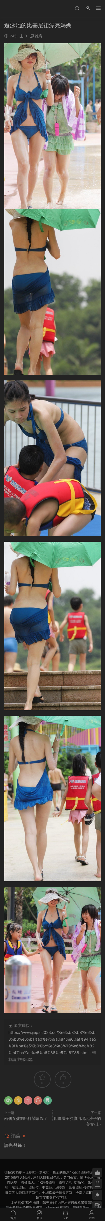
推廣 (38, 36)
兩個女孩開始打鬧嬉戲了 (25, 1118)
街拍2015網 (12, 8)
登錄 (17, 1145)
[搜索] (77, 8)
